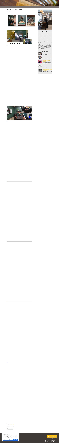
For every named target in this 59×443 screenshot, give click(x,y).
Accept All (15, 439)
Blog (23, 7)
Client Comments (18, 7)
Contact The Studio (51, 436)
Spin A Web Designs (54, 441)
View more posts (10, 428)
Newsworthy (27, 7)
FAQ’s (32, 7)
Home (3, 7)
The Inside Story (45, 52)
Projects (6, 7)
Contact (35, 7)
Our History (11, 7)
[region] (10, 437)
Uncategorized (12, 424)
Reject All (10, 439)
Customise (5, 439)
